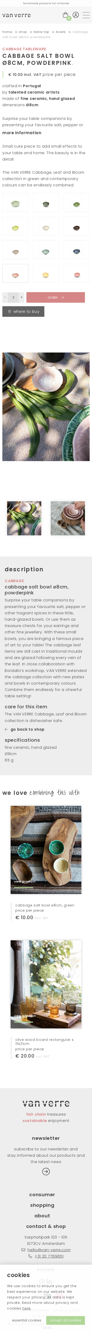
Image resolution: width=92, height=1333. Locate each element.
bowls (61, 32)
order (53, 297)
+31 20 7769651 (49, 1256)
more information (22, 133)
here (26, 1308)
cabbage (14, 581)
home (7, 32)
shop (23, 32)
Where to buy (26, 311)
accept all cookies (65, 1320)
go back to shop (28, 729)
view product (25, 881)
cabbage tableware (24, 49)
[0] (65, 15)
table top (41, 32)
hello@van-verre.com (49, 1250)
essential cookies (26, 1320)
